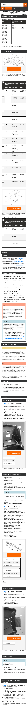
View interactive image (14, 69)
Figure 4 (6, 506)
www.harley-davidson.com (18, 261)
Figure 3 (6, 403)
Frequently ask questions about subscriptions (14, 337)
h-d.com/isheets (19, 265)
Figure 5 (6, 591)
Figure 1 (5, 685)
